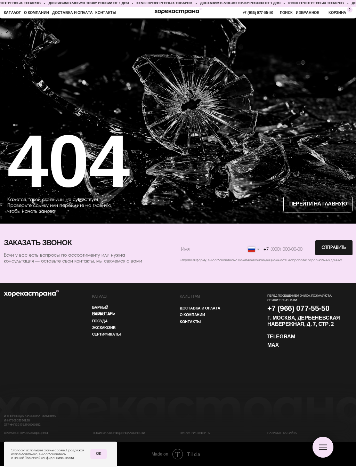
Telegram (281, 337)
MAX (272, 345)
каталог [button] (12, 13)
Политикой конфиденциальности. (49, 458)
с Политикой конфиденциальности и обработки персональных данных (288, 260)
